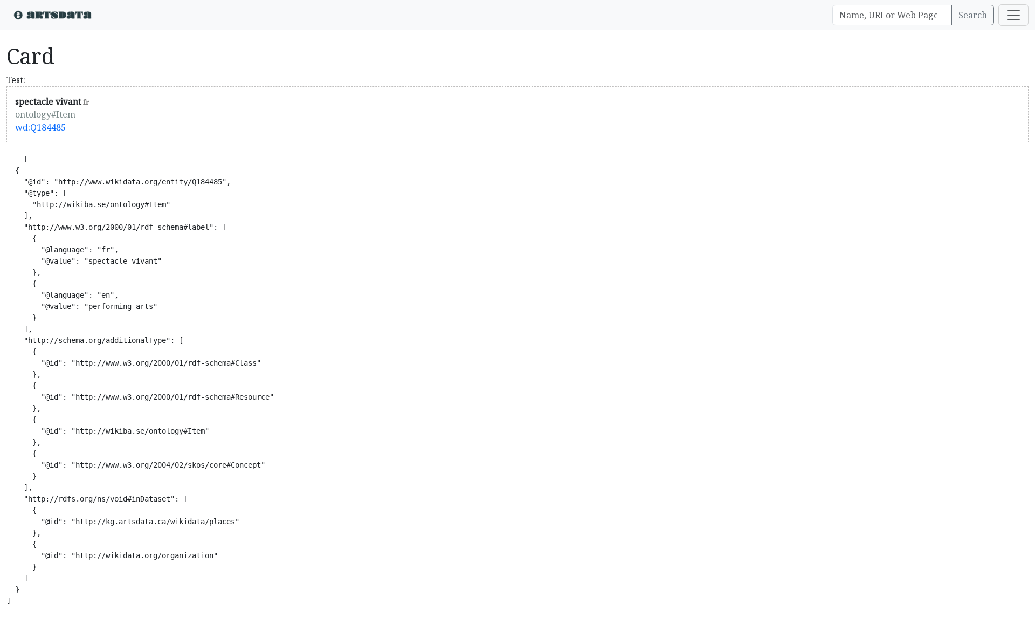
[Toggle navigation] (1013, 15)
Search (972, 15)
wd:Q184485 (40, 127)
